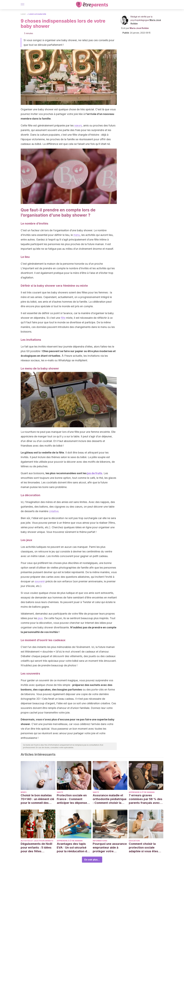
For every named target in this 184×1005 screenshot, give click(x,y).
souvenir (40, 581)
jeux (40, 618)
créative (54, 511)
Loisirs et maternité (37, 14)
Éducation (134, 841)
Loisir (23, 14)
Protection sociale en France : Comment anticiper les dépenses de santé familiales (73, 799)
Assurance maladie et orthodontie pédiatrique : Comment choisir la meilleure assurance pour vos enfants (109, 799)
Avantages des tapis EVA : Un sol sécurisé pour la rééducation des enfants (73, 847)
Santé (60, 792)
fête (63, 317)
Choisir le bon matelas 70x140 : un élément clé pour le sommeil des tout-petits (37, 799)
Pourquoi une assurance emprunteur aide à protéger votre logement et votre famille (110, 847)
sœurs (78, 125)
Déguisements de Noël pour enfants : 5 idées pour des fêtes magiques (36, 847)
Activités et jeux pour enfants (37, 841)
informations (100, 841)
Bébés (23, 792)
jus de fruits (94, 473)
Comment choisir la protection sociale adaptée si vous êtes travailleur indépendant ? (145, 847)
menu (76, 234)
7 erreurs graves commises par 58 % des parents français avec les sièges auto (145, 799)
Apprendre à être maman (142, 792)
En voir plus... (92, 859)
